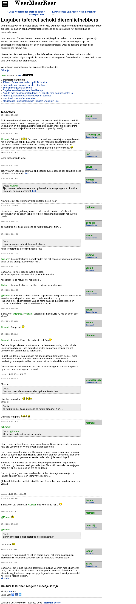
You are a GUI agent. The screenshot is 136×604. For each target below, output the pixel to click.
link (27, 173)
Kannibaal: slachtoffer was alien (19, 98)
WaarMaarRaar (35, 3)
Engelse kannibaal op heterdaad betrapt (23, 90)
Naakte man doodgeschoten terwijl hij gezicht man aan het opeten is (38, 93)
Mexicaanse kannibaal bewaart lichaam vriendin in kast (31, 101)
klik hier (5, 578)
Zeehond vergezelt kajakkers (17, 87)
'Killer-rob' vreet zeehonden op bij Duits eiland (26, 82)
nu (10, 591)
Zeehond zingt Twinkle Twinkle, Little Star (24, 85)
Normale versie (52, 602)
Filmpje (5, 70)
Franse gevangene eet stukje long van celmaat (27, 95)
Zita (19, 76)
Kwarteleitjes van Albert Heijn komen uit (74, 11)
